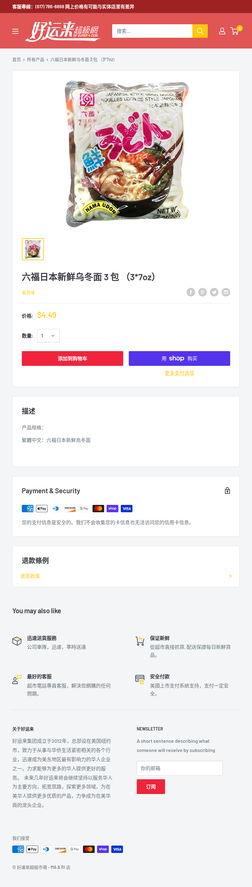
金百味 (28, 292)
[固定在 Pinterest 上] (202, 291)
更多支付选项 (179, 373)
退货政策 (30, 576)
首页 (16, 59)
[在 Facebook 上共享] (191, 291)
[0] (234, 31)
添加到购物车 (72, 358)
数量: (27, 336)
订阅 (151, 786)
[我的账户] (222, 31)
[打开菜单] (15, 31)
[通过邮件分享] (226, 291)
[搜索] (200, 31)
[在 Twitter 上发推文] (214, 291)
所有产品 (35, 59)
